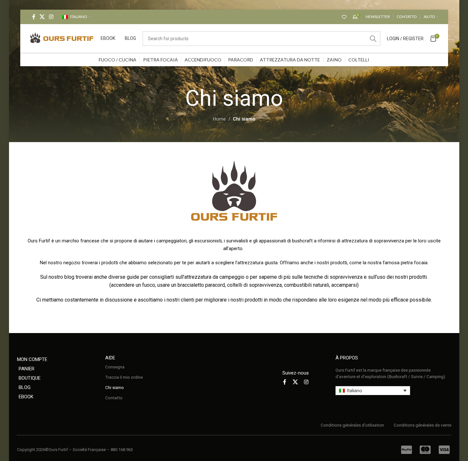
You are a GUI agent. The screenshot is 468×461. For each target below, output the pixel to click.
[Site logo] (62, 38)
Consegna (114, 366)
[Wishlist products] (344, 17)
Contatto (114, 397)
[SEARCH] (373, 38)
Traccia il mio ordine (124, 377)
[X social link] (42, 17)
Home (219, 119)
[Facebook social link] (34, 17)
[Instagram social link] (51, 17)
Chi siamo (114, 387)
